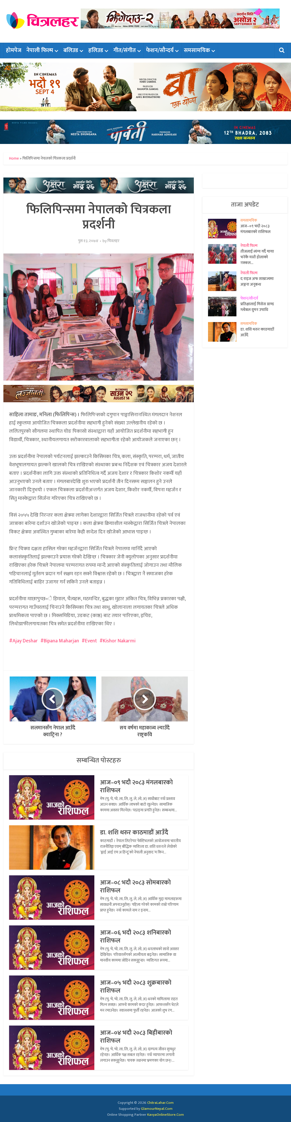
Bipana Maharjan (61, 641)
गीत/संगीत (124, 50)
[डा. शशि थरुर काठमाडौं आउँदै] (224, 332)
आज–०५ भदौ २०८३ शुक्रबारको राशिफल (135, 986)
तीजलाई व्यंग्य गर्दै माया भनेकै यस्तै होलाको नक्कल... (257, 257)
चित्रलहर (113, 241)
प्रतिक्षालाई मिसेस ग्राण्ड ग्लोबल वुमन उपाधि (257, 307)
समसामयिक (197, 50)
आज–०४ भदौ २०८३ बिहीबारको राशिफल (136, 1037)
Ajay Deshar (25, 641)
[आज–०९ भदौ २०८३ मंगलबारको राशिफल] (224, 228)
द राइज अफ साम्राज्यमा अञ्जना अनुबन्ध (257, 281)
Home (14, 158)
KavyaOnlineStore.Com (165, 1114)
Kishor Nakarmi (119, 641)
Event (91, 641)
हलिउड (95, 50)
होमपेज (13, 50)
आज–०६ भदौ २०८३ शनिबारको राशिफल (135, 936)
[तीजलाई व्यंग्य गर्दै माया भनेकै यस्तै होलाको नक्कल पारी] (224, 254)
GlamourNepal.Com (156, 1109)
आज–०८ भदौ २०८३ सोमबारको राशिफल (135, 886)
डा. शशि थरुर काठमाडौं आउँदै (134, 832)
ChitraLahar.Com (160, 1103)
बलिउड (70, 50)
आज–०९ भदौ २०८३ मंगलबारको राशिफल (136, 786)
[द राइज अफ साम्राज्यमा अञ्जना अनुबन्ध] (224, 281)
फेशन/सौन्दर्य (160, 50)
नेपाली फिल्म (39, 50)
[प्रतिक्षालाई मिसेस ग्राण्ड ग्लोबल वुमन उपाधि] (224, 306)
